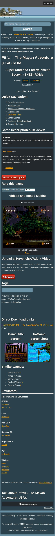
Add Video (8, 276)
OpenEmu (5, 426)
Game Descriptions (16, 102)
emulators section (45, 482)
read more (9, 168)
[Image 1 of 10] (27, 227)
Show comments (28, 504)
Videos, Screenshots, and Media (21, 109)
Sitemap (11, 516)
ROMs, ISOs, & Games (23, 34)
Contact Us (30, 519)
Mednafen (5, 416)
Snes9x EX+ (6, 407)
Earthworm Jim (15, 379)
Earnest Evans (14, 385)
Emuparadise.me (25, 530)
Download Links (14, 115)
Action (25, 81)
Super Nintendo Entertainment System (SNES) (27, 48)
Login (10, 34)
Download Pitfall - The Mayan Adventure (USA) (27, 325)
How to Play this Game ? (27, 91)
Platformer (35, 81)
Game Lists (35, 41)
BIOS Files (48, 34)
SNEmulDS (6, 435)
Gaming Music (8, 38)
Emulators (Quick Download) (19, 121)
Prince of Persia (15, 376)
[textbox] (14, 290)
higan (4, 463)
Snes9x (4, 445)
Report (27, 253)
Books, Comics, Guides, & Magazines (31, 38)
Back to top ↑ (48, 508)
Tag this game (13, 112)
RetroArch (5, 404)
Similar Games (14, 118)
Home (3, 34)
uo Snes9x (5, 454)
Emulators (39, 34)
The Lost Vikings (15, 382)
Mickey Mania (14, 373)
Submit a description (14, 177)
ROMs (4, 48)
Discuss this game (15, 124)
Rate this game (14, 105)
